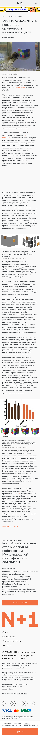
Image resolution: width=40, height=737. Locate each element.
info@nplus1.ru (22, 693)
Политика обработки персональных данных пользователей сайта (17, 717)
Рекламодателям (11, 641)
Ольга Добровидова (8, 568)
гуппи (18, 494)
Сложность (8, 637)
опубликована (19, 87)
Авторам (7, 645)
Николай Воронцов (8, 37)
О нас (5, 632)
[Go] (3, 2)
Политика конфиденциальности (31, 724)
